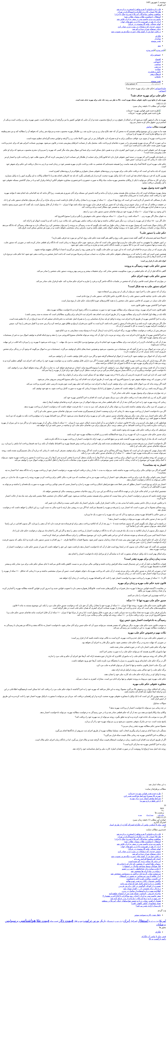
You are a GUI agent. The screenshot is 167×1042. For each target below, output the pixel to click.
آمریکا (162, 920)
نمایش (149, 127)
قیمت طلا (42, 920)
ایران (126, 920)
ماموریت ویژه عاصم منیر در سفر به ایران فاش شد (139, 19)
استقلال (143, 920)
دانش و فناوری (154, 72)
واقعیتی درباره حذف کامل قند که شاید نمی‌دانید (140, 883)
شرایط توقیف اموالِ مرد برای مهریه (145, 798)
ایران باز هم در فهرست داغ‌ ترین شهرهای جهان (141, 22)
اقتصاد (158, 59)
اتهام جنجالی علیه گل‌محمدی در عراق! (144, 24)
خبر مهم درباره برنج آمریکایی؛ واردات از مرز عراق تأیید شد (135, 898)
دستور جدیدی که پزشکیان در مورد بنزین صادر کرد (139, 27)
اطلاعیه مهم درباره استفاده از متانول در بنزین (141, 891)
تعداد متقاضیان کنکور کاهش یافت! (146, 903)
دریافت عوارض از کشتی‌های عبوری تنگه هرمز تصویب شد (136, 31)
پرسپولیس (12, 920)
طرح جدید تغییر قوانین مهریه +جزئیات (144, 793)
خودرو (80, 921)
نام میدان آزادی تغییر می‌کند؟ (148, 906)
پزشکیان (161, 924)
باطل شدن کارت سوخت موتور (147, 915)
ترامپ (87, 920)
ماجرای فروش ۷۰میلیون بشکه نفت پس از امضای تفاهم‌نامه (135, 893)
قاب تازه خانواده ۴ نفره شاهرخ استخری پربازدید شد (139, 9)
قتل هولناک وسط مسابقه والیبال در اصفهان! (142, 866)
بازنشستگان (110, 921)
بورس (95, 920)
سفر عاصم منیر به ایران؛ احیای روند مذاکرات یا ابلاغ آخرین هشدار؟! (131, 896)
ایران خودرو (119, 921)
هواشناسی (27, 920)
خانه (164, 88)
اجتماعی (157, 62)
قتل (75, 921)
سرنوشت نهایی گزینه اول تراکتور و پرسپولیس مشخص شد (136, 874)
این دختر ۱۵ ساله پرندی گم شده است (144, 861)
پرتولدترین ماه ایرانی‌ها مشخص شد (146, 871)
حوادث (158, 69)
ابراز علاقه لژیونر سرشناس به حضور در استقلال (140, 876)
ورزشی (157, 67)
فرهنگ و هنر (155, 74)
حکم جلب (161, 815)
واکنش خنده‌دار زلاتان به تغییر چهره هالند (143, 881)
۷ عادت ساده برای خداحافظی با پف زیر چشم (141, 869)
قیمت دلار (66, 921)
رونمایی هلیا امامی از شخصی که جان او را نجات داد (139, 864)
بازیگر (103, 921)
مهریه (140, 815)
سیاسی (157, 64)
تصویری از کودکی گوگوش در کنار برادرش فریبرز (139, 886)
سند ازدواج (149, 815)
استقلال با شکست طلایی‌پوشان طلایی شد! (142, 17)
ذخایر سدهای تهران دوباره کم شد (146, 29)
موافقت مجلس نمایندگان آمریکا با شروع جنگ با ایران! (138, 14)
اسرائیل (133, 921)
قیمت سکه (54, 921)
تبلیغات (158, 77)
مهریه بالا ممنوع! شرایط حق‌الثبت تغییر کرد (142, 796)
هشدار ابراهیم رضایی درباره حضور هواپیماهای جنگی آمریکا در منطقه (131, 901)
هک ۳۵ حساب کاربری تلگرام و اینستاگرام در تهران (139, 12)
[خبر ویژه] (156, 50)
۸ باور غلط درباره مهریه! (150, 801)
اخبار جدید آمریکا (154, 921)
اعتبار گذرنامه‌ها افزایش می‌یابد (147, 859)
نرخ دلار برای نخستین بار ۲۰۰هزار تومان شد (142, 888)
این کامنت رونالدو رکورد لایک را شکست (143, 879)
